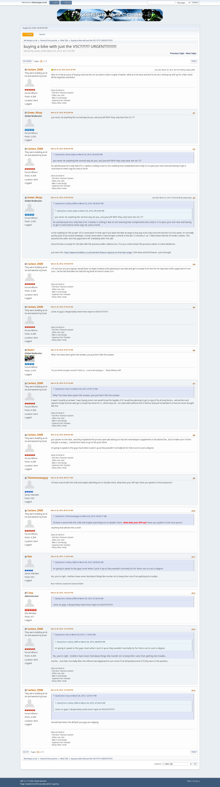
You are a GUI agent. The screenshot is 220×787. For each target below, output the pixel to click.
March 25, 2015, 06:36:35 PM (62, 149)
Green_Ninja (34, 112)
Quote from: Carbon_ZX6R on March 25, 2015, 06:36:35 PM (79, 203)
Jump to (158, 763)
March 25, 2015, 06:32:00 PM (62, 112)
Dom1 (30, 350)
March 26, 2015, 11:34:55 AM (62, 556)
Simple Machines (40, 781)
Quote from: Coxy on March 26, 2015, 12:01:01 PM (75, 696)
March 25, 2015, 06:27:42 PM (64, 70)
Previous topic (177, 53)
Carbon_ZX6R (35, 69)
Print (194, 61)
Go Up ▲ (196, 781)
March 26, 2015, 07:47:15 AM (62, 350)
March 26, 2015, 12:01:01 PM (62, 593)
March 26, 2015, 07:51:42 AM (62, 383)
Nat (29, 556)
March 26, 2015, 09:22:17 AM (62, 478)
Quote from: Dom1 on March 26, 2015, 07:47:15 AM (76, 389)
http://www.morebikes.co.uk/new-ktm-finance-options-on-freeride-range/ (98, 252)
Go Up (25, 752)
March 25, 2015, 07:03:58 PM (62, 197)
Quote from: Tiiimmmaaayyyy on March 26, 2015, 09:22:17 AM (80, 516)
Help (189, 781)
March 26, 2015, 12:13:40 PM (62, 629)
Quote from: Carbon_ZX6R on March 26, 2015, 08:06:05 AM (79, 562)
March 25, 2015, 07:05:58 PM (62, 264)
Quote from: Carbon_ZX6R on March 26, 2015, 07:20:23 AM (79, 598)
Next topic (191, 53)
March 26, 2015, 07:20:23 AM (62, 307)
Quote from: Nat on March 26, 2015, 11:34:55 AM (75, 634)
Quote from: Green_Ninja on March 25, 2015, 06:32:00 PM (78, 154)
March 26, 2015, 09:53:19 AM (62, 510)
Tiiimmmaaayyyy (37, 477)
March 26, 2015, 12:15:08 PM (62, 690)
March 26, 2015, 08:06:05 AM (62, 435)
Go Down (27, 61)
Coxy (30, 592)
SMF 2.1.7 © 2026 (26, 781)
